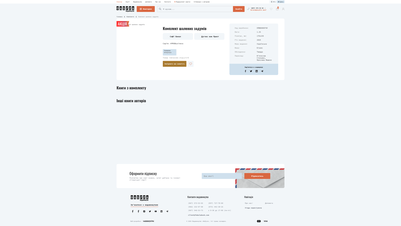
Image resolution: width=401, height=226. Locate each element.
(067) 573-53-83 (195, 203)
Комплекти (130, 17)
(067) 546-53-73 (195, 210)
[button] (245, 71)
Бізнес (260, 48)
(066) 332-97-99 (195, 207)
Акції (128, 2)
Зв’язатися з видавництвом (144, 205)
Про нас (158, 2)
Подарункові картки (183, 2)
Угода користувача (253, 208)
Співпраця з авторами (202, 2)
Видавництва (137, 2)
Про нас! (249, 203)
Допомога (148, 2)
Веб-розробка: (135, 221)
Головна (119, 17)
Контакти (167, 2)
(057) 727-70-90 (215, 203)
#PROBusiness (176, 43)
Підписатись (257, 176)
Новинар (119, 2)
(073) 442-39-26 (215, 207)
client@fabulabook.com (198, 215)
